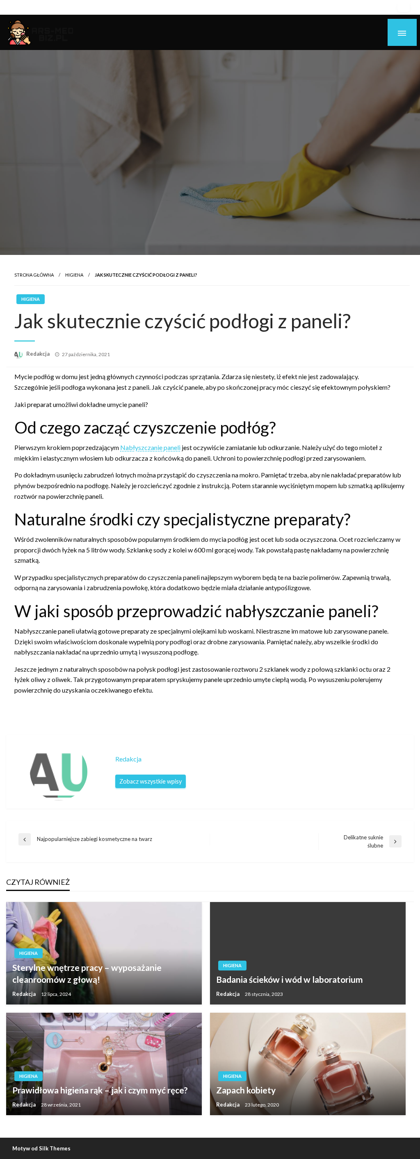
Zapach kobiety (246, 1090)
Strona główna (34, 274)
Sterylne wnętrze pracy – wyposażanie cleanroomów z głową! (87, 973)
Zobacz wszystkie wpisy (150, 781)
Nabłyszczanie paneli (150, 447)
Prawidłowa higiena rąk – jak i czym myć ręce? (100, 1090)
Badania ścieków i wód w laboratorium (289, 979)
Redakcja (38, 353)
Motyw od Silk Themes (41, 1148)
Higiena (74, 274)
